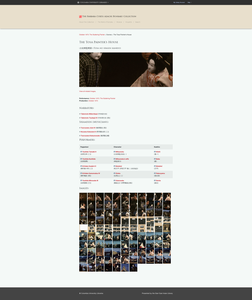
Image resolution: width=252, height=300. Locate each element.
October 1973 (93, 101)
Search (137, 22)
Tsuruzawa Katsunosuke (90, 136)
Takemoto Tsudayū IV (89, 118)
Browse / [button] (120, 22)
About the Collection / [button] (87, 22)
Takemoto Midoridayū (89, 114)
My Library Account (179, 2)
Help (189, 2)
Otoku (118, 173)
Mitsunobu (120, 152)
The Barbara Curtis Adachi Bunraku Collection (109, 16)
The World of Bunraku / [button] (106, 22)
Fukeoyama (160, 173)
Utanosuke (120, 180)
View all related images (87, 91)
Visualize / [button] (129, 22)
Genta (158, 180)
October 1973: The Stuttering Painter (92, 34)
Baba (158, 159)
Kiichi (158, 152)
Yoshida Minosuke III (90, 180)
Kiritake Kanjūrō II (89, 166)
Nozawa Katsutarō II (89, 132)
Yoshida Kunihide (89, 159)
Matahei (119, 166)
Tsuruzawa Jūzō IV (88, 128)
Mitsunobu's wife (122, 159)
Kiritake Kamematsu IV (91, 173)
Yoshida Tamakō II (89, 152)
